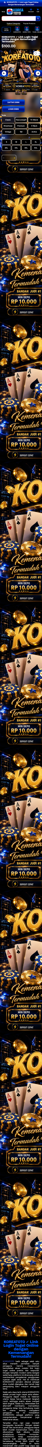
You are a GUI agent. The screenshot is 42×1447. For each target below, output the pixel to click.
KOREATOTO (8, 1361)
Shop (3, 11)
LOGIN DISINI (13, 109)
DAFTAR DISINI (13, 102)
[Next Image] (38, 73)
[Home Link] (15, 11)
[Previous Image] (4, 73)
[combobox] (19, 18)
